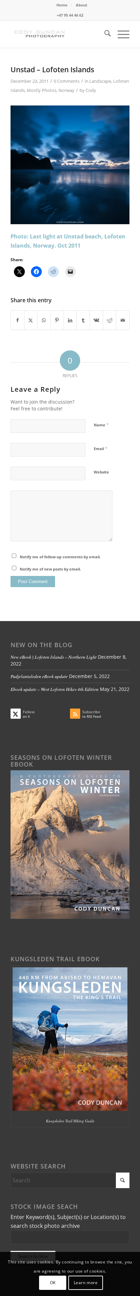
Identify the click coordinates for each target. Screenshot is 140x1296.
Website (101, 472)
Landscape (100, 81)
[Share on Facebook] (17, 320)
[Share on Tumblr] (83, 320)
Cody (91, 90)
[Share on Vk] (96, 320)
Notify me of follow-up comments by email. (60, 556)
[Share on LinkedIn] (70, 320)
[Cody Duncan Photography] (58, 34)
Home (62, 4)
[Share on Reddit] (109, 320)
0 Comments (67, 81)
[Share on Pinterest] (57, 320)
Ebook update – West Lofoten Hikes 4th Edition (55, 689)
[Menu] (120, 34)
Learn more (86, 1282)
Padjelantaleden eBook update (39, 676)
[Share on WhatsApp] (43, 320)
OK (53, 1282)
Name (101, 425)
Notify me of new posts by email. (50, 569)
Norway (66, 90)
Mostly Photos (41, 90)
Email (100, 448)
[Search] (104, 34)
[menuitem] (62, 5)
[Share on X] (30, 320)
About (81, 4)
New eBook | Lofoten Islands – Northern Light (54, 657)
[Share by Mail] (122, 320)
